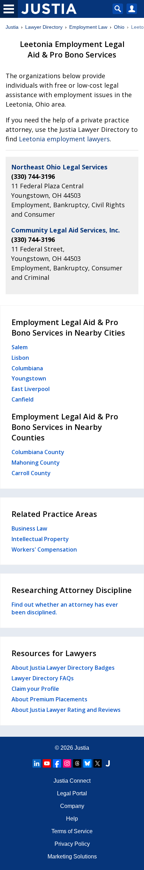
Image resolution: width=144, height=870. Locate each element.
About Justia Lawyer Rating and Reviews (66, 710)
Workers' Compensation (44, 549)
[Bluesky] (87, 763)
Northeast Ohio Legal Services (59, 167)
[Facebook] (57, 763)
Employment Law (88, 27)
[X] (97, 763)
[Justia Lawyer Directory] (107, 763)
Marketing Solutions (72, 856)
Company (72, 806)
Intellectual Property (40, 539)
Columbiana (27, 368)
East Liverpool (31, 389)
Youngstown (29, 378)
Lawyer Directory (44, 27)
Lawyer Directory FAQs (43, 678)
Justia (12, 27)
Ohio (119, 27)
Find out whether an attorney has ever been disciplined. (65, 608)
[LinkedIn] (37, 763)
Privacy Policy (72, 844)
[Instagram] (67, 763)
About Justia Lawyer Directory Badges (63, 668)
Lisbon (20, 358)
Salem (20, 347)
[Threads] (77, 763)
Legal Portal (72, 793)
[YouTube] (47, 763)
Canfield (23, 399)
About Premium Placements (49, 699)
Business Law (29, 528)
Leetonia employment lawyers (64, 139)
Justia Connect (72, 781)
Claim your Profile (35, 689)
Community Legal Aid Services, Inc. (65, 230)
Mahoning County (36, 462)
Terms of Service (72, 831)
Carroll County (31, 473)
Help (72, 819)
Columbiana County (38, 452)
